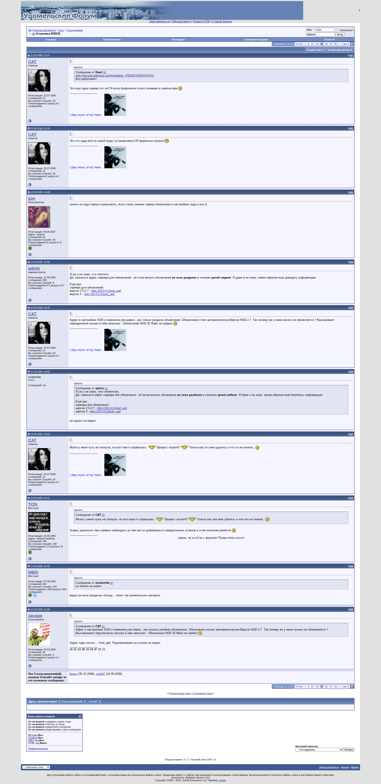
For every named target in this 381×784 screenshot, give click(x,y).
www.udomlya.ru (159, 21)
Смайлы (32, 737)
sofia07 (100, 673)
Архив (345, 767)
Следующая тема (202, 693)
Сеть (61, 30)
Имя (309, 29)
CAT (32, 61)
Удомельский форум (44, 30)
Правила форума (38, 748)
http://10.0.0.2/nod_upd (106, 290)
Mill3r (33, 572)
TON (32, 504)
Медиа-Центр (181, 21)
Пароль (311, 34)
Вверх (355, 767)
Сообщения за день (256, 39)
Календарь (178, 39)
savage (35, 615)
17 (331, 44)
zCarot (222, 780)
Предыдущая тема (179, 693)
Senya (73, 673)
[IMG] (31, 740)
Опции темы (314, 50)
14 (317, 44)
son (31, 198)
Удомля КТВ (201, 21)
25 (335, 44)
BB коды (32, 735)
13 (312, 44)
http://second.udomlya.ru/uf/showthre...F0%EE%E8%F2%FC (115, 75)
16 (326, 44)
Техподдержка (75, 30)
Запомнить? (346, 30)
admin (34, 268)
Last (345, 44)
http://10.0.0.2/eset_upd (99, 294)
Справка (51, 39)
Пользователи (112, 39)
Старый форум (222, 21)
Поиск (328, 39)
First (299, 44)
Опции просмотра (339, 50)
